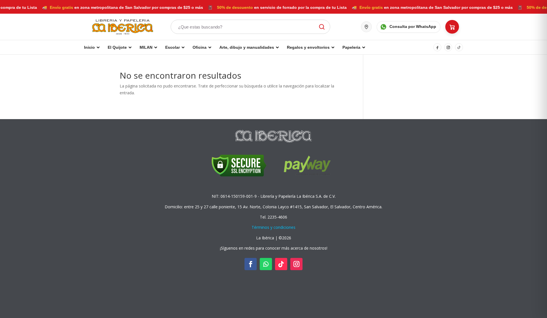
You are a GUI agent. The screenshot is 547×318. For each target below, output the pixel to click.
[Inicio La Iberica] (122, 27)
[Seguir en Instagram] (296, 264)
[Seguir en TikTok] (281, 264)
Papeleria (351, 47)
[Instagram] (448, 47)
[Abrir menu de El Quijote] (130, 47)
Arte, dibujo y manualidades (246, 47)
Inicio (89, 47)
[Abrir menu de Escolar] (183, 47)
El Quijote (117, 47)
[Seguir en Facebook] (250, 264)
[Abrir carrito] (452, 27)
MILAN (146, 47)
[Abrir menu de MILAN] (156, 47)
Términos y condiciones (273, 227)
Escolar (172, 47)
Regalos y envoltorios (308, 47)
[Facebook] (437, 47)
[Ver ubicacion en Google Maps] (366, 26)
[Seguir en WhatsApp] (266, 264)
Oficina (200, 47)
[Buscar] (321, 27)
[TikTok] (459, 47)
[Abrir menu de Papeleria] (364, 47)
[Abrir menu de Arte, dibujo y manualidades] (277, 47)
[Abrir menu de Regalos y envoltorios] (333, 47)
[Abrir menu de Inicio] (98, 47)
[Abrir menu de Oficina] (210, 47)
